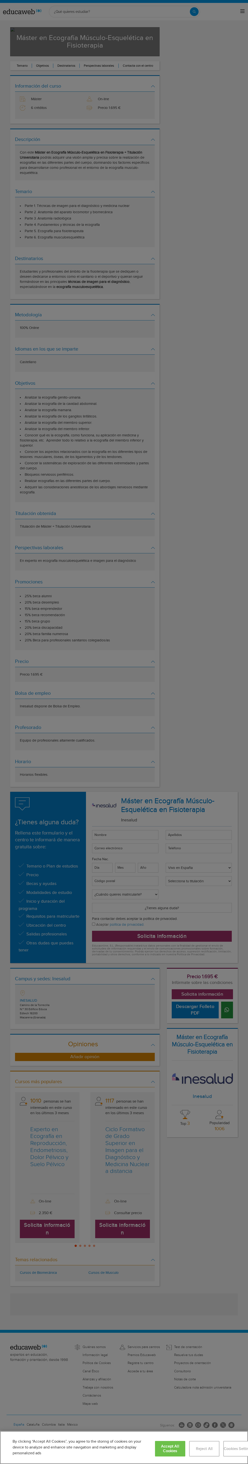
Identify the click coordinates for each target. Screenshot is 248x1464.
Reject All (204, 1449)
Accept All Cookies (170, 1448)
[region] (124, 1447)
